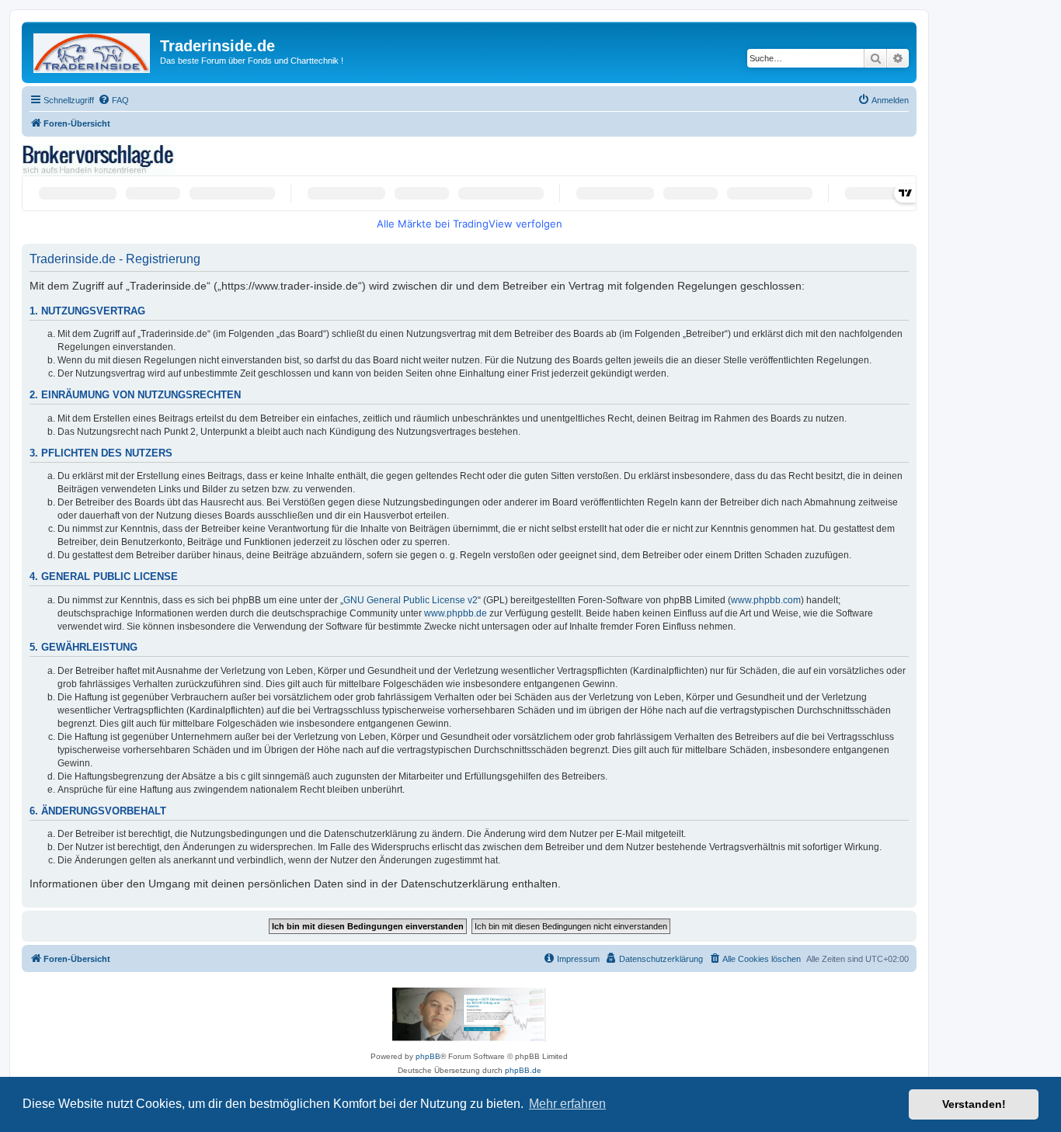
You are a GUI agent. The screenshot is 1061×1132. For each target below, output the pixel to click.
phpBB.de (523, 1070)
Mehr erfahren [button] (567, 1103)
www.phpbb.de (455, 613)
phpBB (428, 1056)
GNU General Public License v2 (410, 600)
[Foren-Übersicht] (93, 50)
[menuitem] (113, 100)
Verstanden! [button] (974, 1104)
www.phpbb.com (766, 600)
